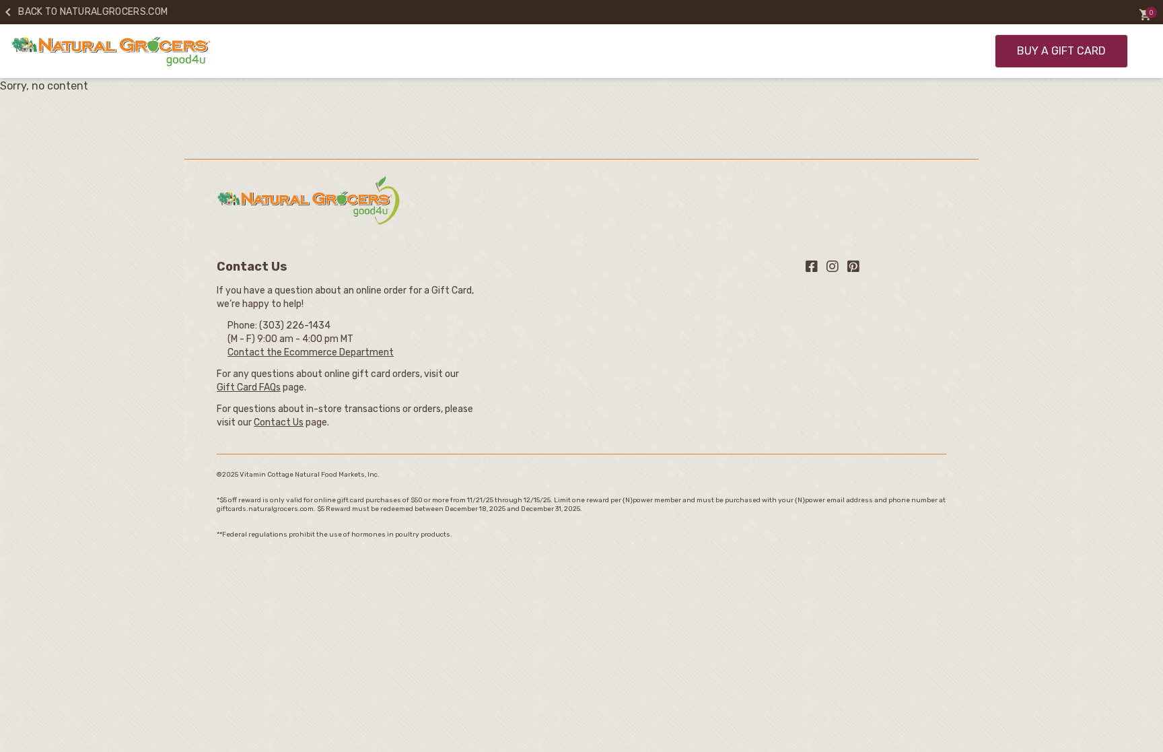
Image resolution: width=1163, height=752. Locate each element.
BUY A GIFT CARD (1061, 50)
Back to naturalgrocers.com (84, 12)
